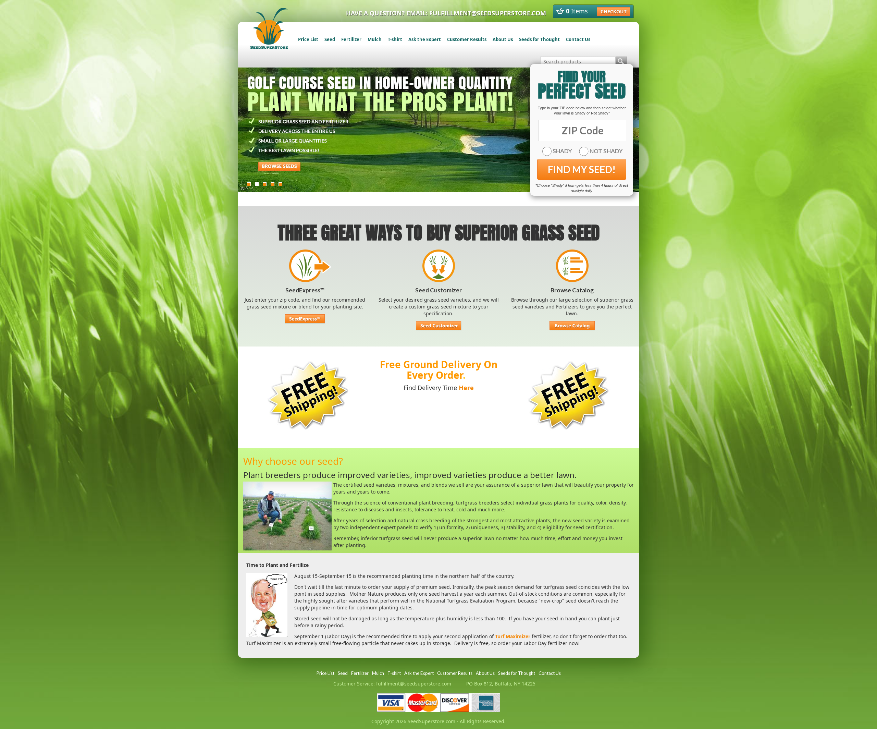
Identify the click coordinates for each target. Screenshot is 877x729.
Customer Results (466, 39)
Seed (329, 39)
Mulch (375, 39)
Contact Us (578, 39)
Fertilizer (351, 39)
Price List (308, 39)
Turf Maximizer (512, 636)
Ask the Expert (424, 39)
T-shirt (395, 39)
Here (466, 388)
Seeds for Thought (539, 39)
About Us (503, 39)
